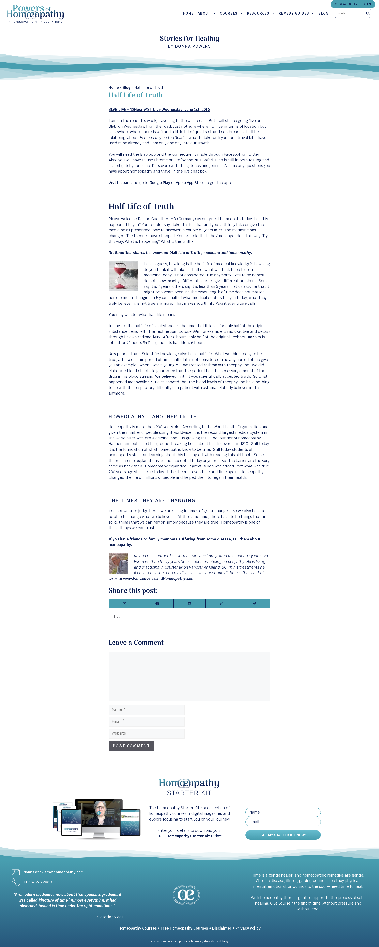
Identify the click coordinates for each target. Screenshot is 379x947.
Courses (229, 13)
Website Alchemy (218, 941)
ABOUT (204, 13)
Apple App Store (190, 182)
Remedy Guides (294, 13)
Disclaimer (221, 928)
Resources (258, 13)
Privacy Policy (248, 928)
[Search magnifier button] (368, 13)
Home (188, 13)
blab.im (123, 182)
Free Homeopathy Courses (184, 928)
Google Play (159, 182)
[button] (283, 835)
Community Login (353, 4)
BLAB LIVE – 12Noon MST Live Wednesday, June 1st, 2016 (159, 109)
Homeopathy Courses (137, 928)
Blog (323, 13)
